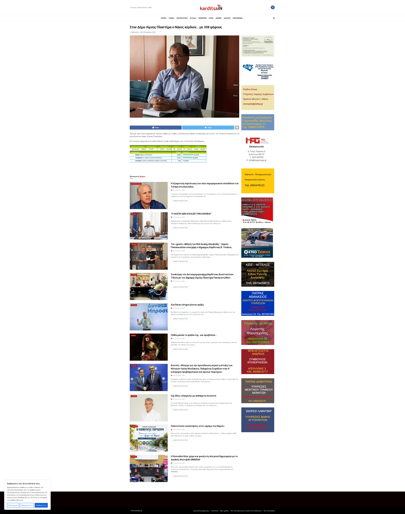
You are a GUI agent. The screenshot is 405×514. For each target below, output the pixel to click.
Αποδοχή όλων (41, 505)
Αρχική (163, 18)
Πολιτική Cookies (269, 511)
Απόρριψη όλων (27, 505)
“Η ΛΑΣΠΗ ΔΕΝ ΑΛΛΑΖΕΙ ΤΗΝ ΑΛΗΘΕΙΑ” (191, 213)
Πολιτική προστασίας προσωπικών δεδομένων (246, 511)
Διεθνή (218, 18)
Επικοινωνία (238, 18)
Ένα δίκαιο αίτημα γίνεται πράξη (187, 304)
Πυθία (211, 18)
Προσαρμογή (13, 505)
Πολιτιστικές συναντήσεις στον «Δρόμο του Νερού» (197, 426)
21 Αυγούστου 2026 (178, 463)
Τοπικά (171, 18)
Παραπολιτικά (182, 18)
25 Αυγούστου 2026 (178, 190)
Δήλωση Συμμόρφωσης (201, 511)
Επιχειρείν (202, 18)
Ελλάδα (193, 18)
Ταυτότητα (214, 511)
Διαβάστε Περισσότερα (180, 201)
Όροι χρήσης (224, 511)
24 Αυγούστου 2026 (178, 375)
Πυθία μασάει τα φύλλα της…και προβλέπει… (194, 335)
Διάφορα (227, 18)
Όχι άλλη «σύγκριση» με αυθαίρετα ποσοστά (193, 395)
